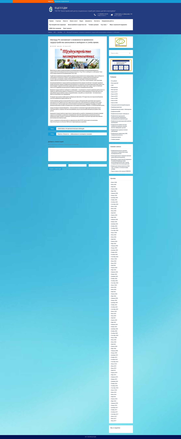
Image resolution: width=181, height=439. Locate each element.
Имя (49, 163)
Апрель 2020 (114, 346)
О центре (58, 21)
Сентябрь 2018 (114, 387)
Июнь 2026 (113, 184)
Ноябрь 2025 (114, 199)
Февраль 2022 (114, 298)
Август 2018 (114, 390)
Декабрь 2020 (114, 328)
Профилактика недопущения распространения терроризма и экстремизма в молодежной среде (119, 117)
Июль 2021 (113, 313)
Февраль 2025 (114, 219)
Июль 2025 (113, 208)
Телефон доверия (94, 24)
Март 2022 (113, 296)
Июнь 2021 (113, 315)
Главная (51, 21)
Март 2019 (113, 374)
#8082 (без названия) (55, 28)
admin (60, 46)
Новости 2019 (114, 96)
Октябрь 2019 (114, 359)
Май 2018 (113, 396)
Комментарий (51, 147)
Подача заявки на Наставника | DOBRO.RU (121, 171)
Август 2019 (114, 363)
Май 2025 (113, 213)
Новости (65, 21)
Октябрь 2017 (114, 412)
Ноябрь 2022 (114, 278)
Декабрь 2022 (114, 276)
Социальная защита (116, 137)
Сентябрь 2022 (114, 283)
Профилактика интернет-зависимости (120, 113)
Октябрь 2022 (114, 280)
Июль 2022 (113, 287)
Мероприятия (114, 87)
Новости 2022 (114, 102)
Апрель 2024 (114, 241)
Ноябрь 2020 (114, 331)
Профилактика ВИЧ (115, 111)
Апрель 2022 (114, 293)
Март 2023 (113, 269)
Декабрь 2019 (114, 355)
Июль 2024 (113, 234)
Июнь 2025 (113, 210)
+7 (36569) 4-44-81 (102, 14)
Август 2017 (114, 416)
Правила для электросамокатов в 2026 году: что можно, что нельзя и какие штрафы (120, 167)
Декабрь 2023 (114, 250)
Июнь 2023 (113, 263)
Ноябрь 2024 (114, 226)
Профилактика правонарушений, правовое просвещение (121, 121)
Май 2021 (113, 318)
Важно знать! (73, 21)
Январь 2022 (114, 300)
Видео (81, 21)
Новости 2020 (114, 98)
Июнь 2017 (113, 420)
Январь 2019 (114, 379)
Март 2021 (113, 322)
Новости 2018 (114, 94)
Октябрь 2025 (114, 202)
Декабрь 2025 (114, 197)
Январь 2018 (114, 405)
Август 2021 (114, 311)
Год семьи (104, 24)
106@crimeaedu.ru (101, 15)
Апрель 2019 (114, 372)
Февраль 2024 (114, 245)
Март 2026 (113, 191)
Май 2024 (113, 239)
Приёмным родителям (116, 107)
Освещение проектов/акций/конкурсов (120, 105)
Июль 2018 (113, 392)
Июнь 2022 (113, 289)
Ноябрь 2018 (114, 383)
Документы (88, 21)
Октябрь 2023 (114, 254)
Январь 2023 (114, 274)
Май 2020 (113, 344)
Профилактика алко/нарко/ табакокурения (121, 109)
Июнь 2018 (113, 394)
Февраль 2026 (114, 193)
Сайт (90, 163)
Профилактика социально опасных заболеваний (119, 130)
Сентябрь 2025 (114, 204)
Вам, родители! (114, 83)
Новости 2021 (68, 46)
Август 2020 (114, 337)
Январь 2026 (114, 195)
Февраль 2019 (114, 377)
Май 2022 (113, 291)
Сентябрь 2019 (114, 361)
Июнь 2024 (113, 237)
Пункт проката (67, 28)
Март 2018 (113, 401)
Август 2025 (114, 206)
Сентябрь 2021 (114, 309)
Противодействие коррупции (57, 24)
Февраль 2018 (114, 403)
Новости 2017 (114, 91)
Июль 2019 (113, 366)
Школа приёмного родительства (77, 24)
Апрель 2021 (114, 320)
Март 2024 (113, 243)
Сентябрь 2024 (114, 230)
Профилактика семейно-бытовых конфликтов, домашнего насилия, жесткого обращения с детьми (119, 126)
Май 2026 (113, 186)
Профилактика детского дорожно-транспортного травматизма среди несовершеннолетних (119, 152)
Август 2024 (114, 232)
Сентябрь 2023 (114, 256)
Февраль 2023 (114, 272)
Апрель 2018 (114, 398)
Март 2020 (113, 348)
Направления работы (108, 21)
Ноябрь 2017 (114, 409)
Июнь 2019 (113, 368)
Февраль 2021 (114, 324)
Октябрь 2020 (114, 333)
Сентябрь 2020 (114, 335)
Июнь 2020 (113, 342)
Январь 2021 (114, 326)
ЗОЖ (112, 85)
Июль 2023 (113, 261)
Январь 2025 (114, 221)
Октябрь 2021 (114, 307)
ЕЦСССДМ (61, 7)
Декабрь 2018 (114, 381)
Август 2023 (114, 258)
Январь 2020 (114, 352)
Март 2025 (113, 217)
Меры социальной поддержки (118, 24)
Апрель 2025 (114, 215)
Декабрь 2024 (114, 223)
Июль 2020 (113, 339)
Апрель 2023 (114, 267)
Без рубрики (114, 80)
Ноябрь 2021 (114, 304)
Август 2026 (114, 182)
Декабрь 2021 (114, 302)
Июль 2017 (113, 418)
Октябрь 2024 (114, 228)
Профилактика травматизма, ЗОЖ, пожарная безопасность (119, 134)
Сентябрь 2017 (114, 414)
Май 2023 (113, 265)
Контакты (97, 21)
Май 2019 (113, 370)
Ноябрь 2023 (114, 252)
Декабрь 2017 (114, 407)
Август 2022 (114, 285)
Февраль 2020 (114, 350)
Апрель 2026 (114, 188)
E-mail (70, 163)
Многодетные (114, 89)
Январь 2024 (114, 248)
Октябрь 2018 (114, 385)
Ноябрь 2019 (114, 357)
